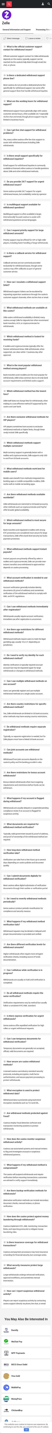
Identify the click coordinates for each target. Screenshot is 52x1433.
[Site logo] (9, 4)
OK (26, 1430)
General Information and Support (17, 30)
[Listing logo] (6, 15)
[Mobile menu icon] (3, 4)
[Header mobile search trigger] (49, 4)
